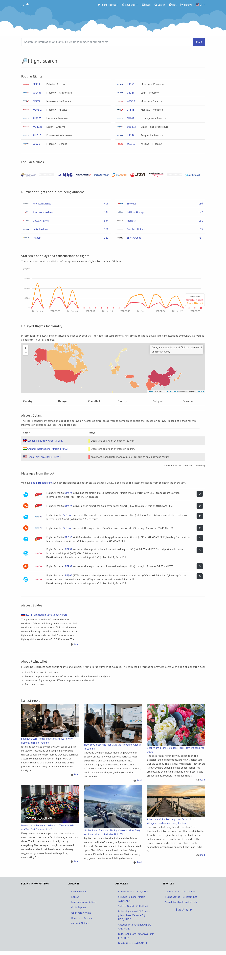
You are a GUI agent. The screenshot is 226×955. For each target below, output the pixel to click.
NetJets (131, 220)
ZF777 (36, 101)
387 (106, 212)
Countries (130, 4)
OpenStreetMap (171, 391)
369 (106, 229)
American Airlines (42, 203)
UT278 (131, 135)
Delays (187, 4)
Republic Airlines (136, 229)
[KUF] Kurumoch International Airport (46, 614)
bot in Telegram (41, 482)
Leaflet (150, 391)
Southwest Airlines (43, 212)
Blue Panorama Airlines (83, 902)
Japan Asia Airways (81, 912)
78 (199, 237)
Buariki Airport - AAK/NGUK (133, 943)
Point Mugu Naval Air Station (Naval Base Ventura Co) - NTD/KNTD (134, 915)
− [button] (26, 352)
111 (200, 220)
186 (200, 203)
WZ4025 (37, 126)
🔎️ (24, 60)
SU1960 (67, 515)
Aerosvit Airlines (80, 923)
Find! (199, 42)
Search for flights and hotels (181, 902)
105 (200, 229)
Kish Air (75, 896)
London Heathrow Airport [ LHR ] (45, 440)
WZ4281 (132, 101)
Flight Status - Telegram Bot (181, 896)
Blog (148, 4)
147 (200, 212)
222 (106, 237)
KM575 (68, 492)
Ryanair (37, 237)
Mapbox (201, 391)
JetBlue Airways (135, 212)
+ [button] (26, 347)
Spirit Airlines (134, 237)
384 (106, 220)
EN (201, 4)
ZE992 (68, 549)
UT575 (131, 84)
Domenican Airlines (81, 918)
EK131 (36, 84)
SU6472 (131, 126)
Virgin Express (78, 907)
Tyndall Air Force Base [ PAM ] (44, 456)
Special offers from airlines (180, 891)
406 (106, 203)
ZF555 (131, 109)
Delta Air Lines (41, 220)
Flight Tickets (108, 4)
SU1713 (37, 135)
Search (161, 4)
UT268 (131, 92)
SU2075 (37, 118)
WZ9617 (37, 109)
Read (76, 644)
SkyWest (131, 203)
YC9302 (131, 143)
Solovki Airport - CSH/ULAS (133, 906)
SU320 (36, 143)
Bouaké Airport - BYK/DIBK (133, 891)
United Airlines (40, 229)
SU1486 (37, 92)
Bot (174, 4)
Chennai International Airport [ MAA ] (47, 448)
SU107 (130, 118)
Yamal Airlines (78, 891)
